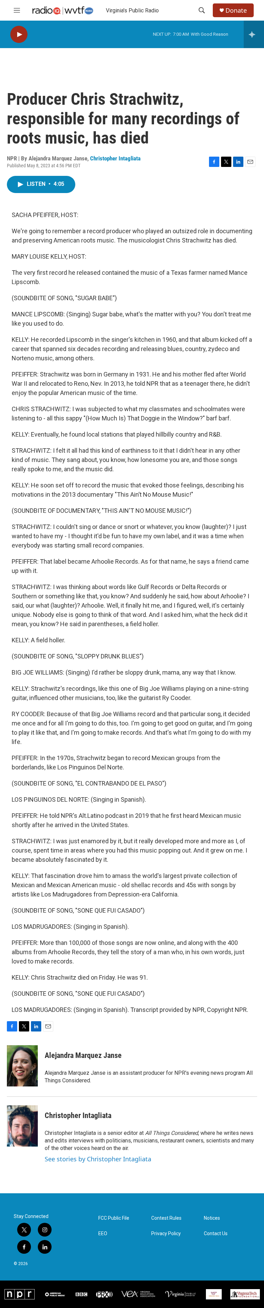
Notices (212, 1218)
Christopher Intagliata (115, 158)
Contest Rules (166, 1218)
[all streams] (254, 34)
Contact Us (216, 1233)
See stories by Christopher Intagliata (98, 1159)
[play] (18, 34)
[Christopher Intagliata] (22, 1126)
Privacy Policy (166, 1233)
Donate (236, 10)
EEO (102, 1233)
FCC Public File (113, 1218)
